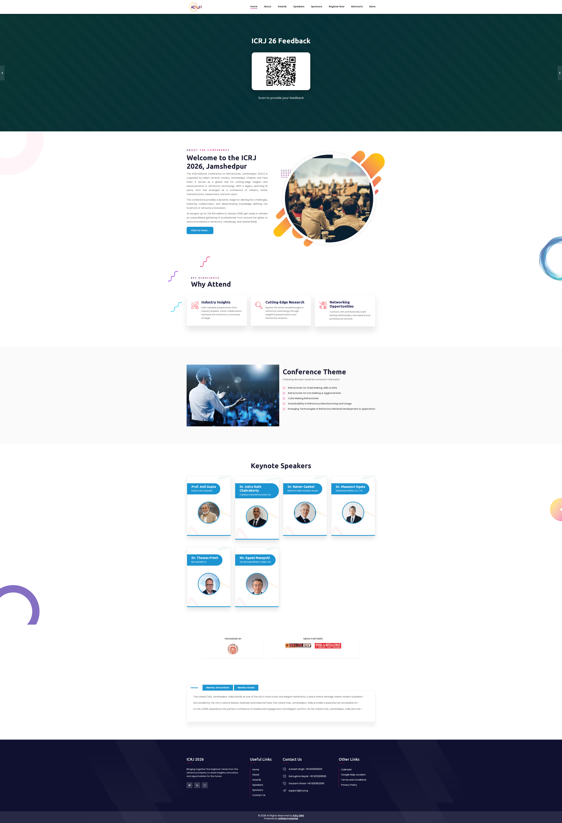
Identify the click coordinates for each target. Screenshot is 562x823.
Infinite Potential (288, 809)
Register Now (336, 6)
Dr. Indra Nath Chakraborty (250, 479)
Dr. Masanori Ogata (350, 477)
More (372, 6)
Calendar (346, 760)
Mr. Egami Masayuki (255, 548)
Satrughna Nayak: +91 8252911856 (307, 767)
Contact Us (258, 786)
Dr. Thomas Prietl (204, 548)
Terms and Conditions (353, 770)
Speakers (298, 6)
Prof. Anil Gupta (203, 477)
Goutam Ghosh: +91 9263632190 (306, 774)
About (267, 6)
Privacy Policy (349, 775)
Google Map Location (353, 765)
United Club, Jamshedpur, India (283, 67)
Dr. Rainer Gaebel (301, 477)
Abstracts (357, 6)
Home (253, 6)
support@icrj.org (298, 781)
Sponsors (316, 6)
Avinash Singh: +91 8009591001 (305, 760)
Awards (282, 6)
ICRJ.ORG (298, 806)
